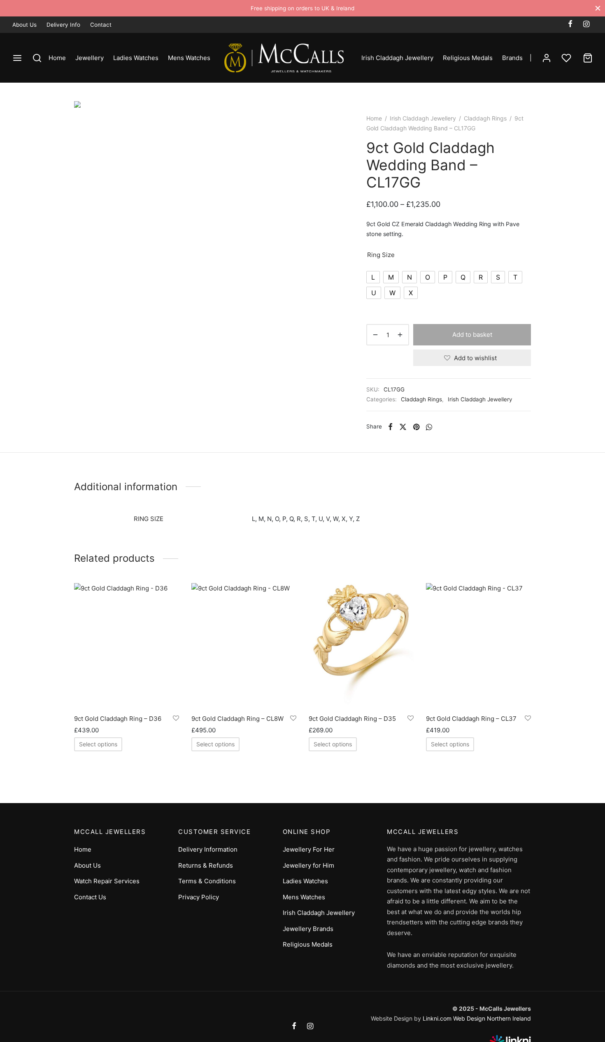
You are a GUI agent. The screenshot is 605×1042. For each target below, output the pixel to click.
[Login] (546, 58)
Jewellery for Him (308, 865)
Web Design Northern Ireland (492, 1018)
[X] (403, 426)
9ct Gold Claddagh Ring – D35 (352, 718)
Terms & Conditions (207, 881)
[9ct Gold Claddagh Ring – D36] (126, 646)
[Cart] (588, 58)
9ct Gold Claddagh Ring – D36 (117, 718)
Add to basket (472, 334)
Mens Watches (189, 58)
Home (57, 58)
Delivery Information (207, 849)
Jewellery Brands (308, 929)
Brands (512, 58)
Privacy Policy (198, 897)
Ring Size (381, 255)
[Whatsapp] (429, 426)
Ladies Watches (135, 58)
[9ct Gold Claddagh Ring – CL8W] (243, 646)
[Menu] (17, 58)
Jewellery (89, 58)
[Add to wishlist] (176, 718)
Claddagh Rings (485, 118)
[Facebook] (570, 24)
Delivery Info (63, 24)
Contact (101, 24)
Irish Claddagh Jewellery (397, 58)
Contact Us (90, 897)
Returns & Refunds (205, 865)
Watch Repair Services (107, 881)
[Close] (598, 8)
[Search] (37, 58)
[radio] (373, 277)
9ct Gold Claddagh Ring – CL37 (471, 718)
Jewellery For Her (309, 849)
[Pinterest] (416, 426)
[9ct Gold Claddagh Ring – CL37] (478, 646)
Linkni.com (437, 1018)
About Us (24, 24)
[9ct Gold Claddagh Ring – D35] (361, 646)
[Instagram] (586, 24)
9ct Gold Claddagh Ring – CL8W (237, 718)
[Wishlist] (567, 58)
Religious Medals (468, 58)
